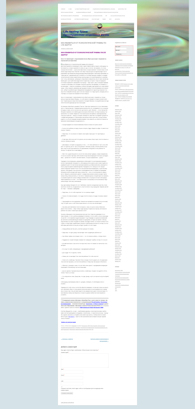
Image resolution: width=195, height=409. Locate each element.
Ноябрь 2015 (118, 252)
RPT (106, 15)
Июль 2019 (117, 171)
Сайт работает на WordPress (67, 402)
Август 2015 (118, 255)
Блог (110, 19)
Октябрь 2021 (118, 122)
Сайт (62, 381)
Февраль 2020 (118, 159)
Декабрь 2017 (118, 206)
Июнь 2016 (117, 239)
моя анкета (71, 316)
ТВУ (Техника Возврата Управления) (70, 15)
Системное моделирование (81, 19)
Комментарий (65, 352)
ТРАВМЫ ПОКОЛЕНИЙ (126, 96)
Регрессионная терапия (67, 12)
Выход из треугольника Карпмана (123, 64)
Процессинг (66, 329)
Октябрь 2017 (118, 210)
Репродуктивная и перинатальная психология (106, 12)
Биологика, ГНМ (86, 325)
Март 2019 (117, 179)
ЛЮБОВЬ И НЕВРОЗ (67, 339)
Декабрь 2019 (118, 162)
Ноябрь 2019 (118, 164)
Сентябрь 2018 (118, 190)
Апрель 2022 (118, 111)
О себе (70, 9)
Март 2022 (117, 113)
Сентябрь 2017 (118, 212)
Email (63, 375)
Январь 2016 (118, 248)
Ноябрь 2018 (118, 186)
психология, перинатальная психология (79, 329)
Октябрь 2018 (118, 188)
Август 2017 (118, 213)
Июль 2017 (117, 215)
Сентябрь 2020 (118, 146)
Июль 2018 (117, 193)
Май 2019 (117, 175)
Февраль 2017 (118, 224)
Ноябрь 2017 (118, 208)
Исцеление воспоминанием (87, 327)
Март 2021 (117, 135)
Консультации (95, 19)
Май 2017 (117, 219)
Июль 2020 (117, 149)
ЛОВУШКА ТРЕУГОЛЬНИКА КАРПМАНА (124, 65)
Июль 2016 (117, 237)
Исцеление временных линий (122, 279)
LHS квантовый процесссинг (82, 9)
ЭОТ (92, 329)
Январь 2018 (118, 204)
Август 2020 (118, 148)
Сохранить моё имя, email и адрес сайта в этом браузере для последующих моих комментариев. (82, 389)
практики (117, 281)
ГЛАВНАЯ (63, 9)
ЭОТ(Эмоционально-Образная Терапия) (92, 15)
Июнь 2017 (117, 217)
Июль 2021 (117, 128)
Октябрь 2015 (118, 254)
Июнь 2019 (117, 173)
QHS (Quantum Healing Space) (118, 15)
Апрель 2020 (118, 155)
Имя (62, 369)
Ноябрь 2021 (118, 120)
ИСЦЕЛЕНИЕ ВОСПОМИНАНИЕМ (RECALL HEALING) (104, 9)
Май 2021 (117, 131)
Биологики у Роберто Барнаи (94, 304)
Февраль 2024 (118, 109)
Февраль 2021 (118, 137)
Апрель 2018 (118, 199)
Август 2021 (118, 126)
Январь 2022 (118, 117)
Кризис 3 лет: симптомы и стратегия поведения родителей (124, 85)
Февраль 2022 (118, 115)
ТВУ (90, 329)
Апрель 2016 (118, 243)
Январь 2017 (118, 226)
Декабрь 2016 (118, 228)
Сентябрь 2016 (118, 234)
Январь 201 (118, 261)
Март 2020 (117, 157)
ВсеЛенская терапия (66, 19)
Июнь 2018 (117, 195)
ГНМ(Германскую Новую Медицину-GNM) (91, 307)
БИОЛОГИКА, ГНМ (122, 9)
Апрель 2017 (118, 221)
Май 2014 (117, 257)
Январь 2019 (118, 182)
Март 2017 (117, 223)
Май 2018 (117, 197)
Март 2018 (117, 201)
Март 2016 (117, 245)
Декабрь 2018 (118, 184)
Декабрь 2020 (118, 140)
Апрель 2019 (118, 177)
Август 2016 (118, 235)
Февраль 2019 (118, 181)
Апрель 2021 (118, 133)
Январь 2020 (118, 160)
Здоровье (77, 327)
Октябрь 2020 (118, 144)
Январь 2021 (118, 138)
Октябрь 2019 (118, 166)
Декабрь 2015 (118, 250)
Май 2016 (117, 241)
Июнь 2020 (117, 151)
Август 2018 (118, 192)
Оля (116, 93)
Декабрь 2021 (118, 118)
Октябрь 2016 (118, 232)
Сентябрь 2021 (118, 124)
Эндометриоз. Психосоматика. (122, 71)
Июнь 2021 (117, 129)
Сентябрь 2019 (118, 168)
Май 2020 (117, 153)
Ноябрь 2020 (118, 142)
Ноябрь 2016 (118, 230)
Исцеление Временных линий (83, 12)
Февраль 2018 (118, 202)
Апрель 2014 (118, 259)
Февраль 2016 (118, 246)
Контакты (117, 19)
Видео (104, 19)
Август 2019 (118, 170)
